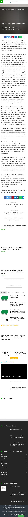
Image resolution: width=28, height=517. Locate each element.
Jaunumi (3, 458)
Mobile (2, 461)
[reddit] (10, 37)
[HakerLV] (14, 2)
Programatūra (4, 467)
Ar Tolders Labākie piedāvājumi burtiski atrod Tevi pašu (14, 204)
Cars (2, 454)
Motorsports (4, 463)
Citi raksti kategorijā (13, 220)
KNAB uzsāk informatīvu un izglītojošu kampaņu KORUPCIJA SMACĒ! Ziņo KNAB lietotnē (12, 272)
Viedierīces (3, 479)
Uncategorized (4, 476)
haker (6, 27)
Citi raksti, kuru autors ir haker (13, 218)
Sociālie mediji (4, 472)
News (2, 465)
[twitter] (7, 37)
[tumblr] (18, 37)
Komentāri (17, 292)
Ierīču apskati (4, 456)
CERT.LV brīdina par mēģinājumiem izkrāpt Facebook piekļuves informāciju (14, 212)
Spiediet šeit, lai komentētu (14, 285)
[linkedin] (15, 37)
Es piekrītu (21, 515)
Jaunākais (10, 292)
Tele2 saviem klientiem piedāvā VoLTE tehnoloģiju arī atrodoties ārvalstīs (11, 248)
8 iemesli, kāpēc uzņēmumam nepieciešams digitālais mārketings (13, 226)
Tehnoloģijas (4, 474)
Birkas (23, 292)
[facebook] (5, 37)
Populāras (3, 292)
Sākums (3, 9)
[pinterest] (12, 37)
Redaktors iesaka (5, 470)
